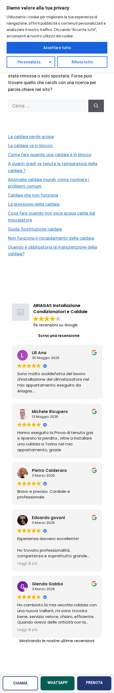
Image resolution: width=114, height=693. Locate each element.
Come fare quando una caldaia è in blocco (49, 154)
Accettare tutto (57, 48)
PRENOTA (94, 683)
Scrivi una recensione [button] (59, 335)
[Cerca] (96, 106)
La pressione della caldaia (33, 204)
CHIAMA (20, 683)
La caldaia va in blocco (30, 145)
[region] (57, 36)
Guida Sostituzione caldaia (35, 229)
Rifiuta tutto (82, 62)
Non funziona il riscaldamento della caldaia (51, 238)
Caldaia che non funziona (33, 195)
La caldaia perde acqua (31, 136)
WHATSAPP (57, 683)
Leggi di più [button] (27, 563)
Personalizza (29, 62)
